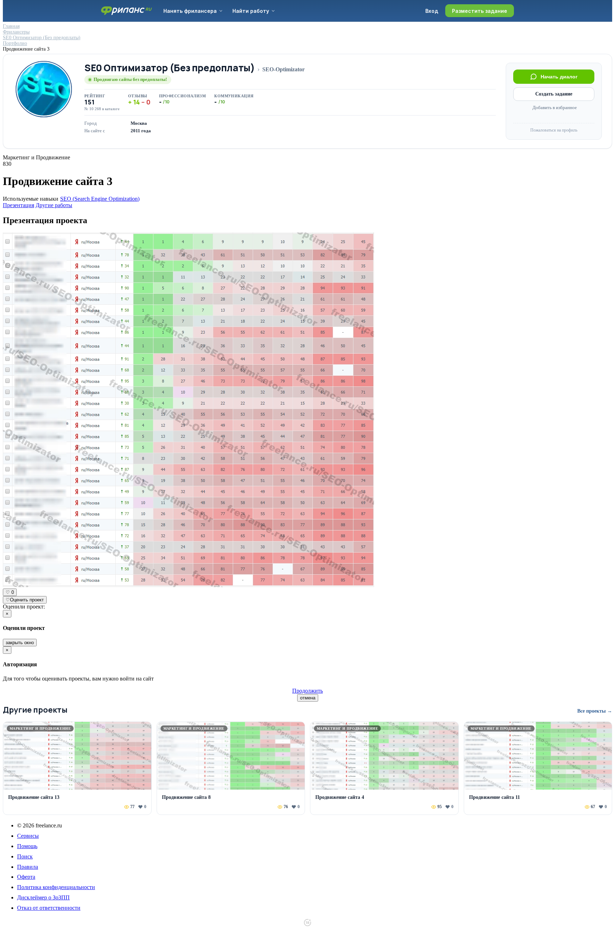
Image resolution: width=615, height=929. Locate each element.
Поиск (25, 856)
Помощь (27, 846)
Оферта (26, 877)
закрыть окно (20, 642)
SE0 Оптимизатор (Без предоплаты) (169, 68)
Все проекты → (594, 711)
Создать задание (553, 94)
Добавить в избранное (554, 107)
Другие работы (54, 205)
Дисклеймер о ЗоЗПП (43, 897)
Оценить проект (25, 599)
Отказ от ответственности (48, 908)
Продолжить (307, 691)
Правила (27, 867)
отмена (307, 697)
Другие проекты (35, 709)
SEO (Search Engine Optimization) (100, 199)
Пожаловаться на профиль (553, 130)
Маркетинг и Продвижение (36, 157)
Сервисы (28, 836)
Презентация (18, 205)
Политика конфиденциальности (56, 887)
